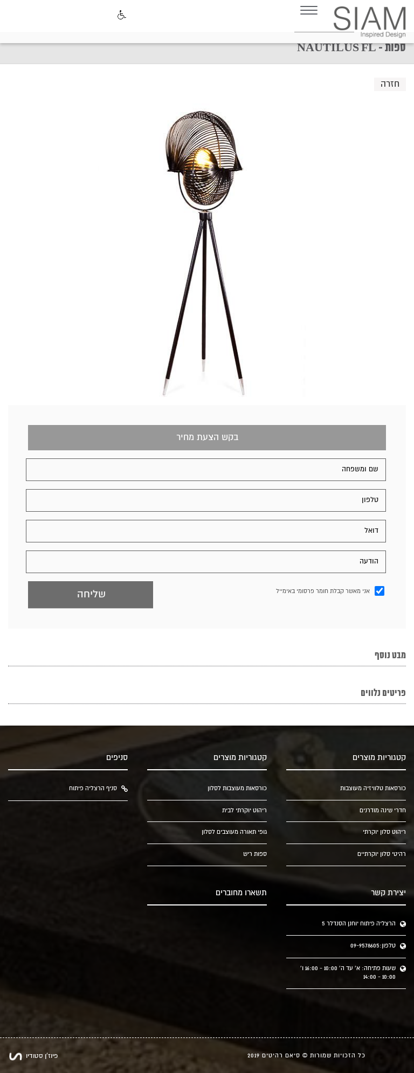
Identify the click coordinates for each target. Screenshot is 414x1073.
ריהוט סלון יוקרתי (384, 832)
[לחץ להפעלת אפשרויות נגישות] (120, 15)
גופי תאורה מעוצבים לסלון (234, 832)
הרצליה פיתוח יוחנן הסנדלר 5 (359, 923)
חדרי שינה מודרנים (382, 810)
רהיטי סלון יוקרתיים (381, 854)
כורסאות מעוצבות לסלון (237, 788)
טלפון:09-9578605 (373, 946)
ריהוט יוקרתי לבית (244, 810)
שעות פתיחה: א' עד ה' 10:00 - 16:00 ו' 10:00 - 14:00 (348, 973)
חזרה (390, 84)
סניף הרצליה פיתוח (93, 788)
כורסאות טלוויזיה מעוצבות (372, 788)
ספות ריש (254, 854)
